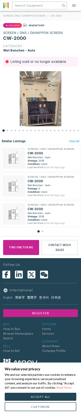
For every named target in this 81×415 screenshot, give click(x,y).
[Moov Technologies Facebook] (6, 274)
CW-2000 (56, 15)
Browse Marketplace (18, 333)
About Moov (51, 346)
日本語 (56, 297)
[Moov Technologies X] (31, 274)
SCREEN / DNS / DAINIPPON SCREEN (24, 15)
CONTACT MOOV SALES (59, 247)
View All (74, 141)
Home (46, 329)
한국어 (44, 297)
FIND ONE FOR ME (21, 247)
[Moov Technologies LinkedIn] (19, 274)
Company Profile (54, 350)
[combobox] (36, 5)
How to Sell (11, 350)
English (8, 297)
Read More (64, 387)
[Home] (20, 362)
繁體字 (32, 297)
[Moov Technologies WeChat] (44, 274)
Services (48, 333)
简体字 (20, 297)
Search (8, 338)
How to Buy (11, 329)
